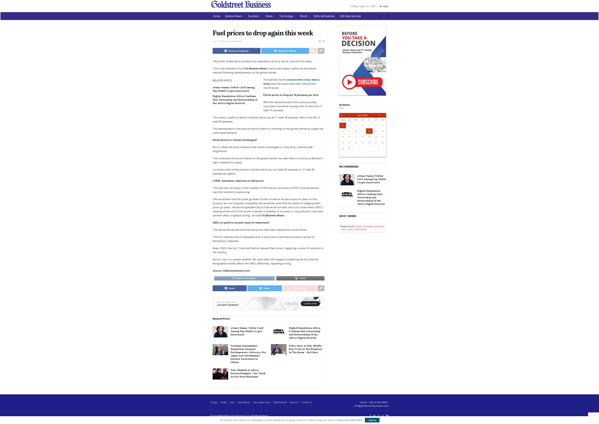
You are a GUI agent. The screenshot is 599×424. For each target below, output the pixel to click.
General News (233, 16)
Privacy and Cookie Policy (349, 420)
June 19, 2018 (219, 41)
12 (369, 131)
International (244, 402)
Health (223, 402)
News (269, 16)
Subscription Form (261, 402)
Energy (214, 402)
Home (216, 16)
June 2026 (363, 115)
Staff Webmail (280, 402)
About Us (294, 402)
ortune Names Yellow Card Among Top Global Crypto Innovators (247, 331)
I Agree (372, 420)
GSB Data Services (350, 16)
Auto (232, 402)
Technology (286, 16)
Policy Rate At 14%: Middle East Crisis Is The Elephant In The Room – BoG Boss (305, 349)
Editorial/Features (324, 16)
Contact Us (307, 402)
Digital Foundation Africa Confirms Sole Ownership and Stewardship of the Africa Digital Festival (235, 100)
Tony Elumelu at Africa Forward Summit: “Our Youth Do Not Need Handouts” (248, 373)
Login (385, 6)
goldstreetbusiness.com (239, 415)
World (303, 16)
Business (253, 16)
